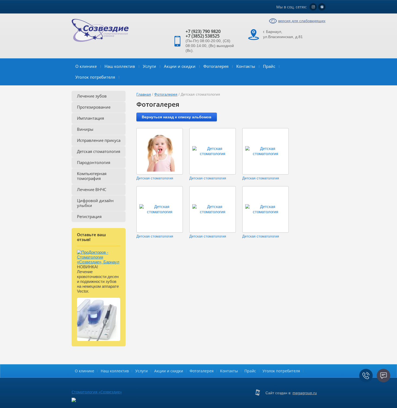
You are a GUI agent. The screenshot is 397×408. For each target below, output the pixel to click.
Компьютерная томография (91, 176)
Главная (143, 94)
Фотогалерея (215, 66)
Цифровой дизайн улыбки (95, 203)
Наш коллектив (120, 66)
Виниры (85, 129)
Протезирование (93, 107)
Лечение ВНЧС (91, 189)
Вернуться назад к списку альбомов (176, 117)
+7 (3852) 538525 (203, 36)
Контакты (245, 66)
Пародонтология (93, 162)
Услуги (149, 66)
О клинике (86, 66)
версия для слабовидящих (301, 21)
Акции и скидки (180, 66)
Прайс (269, 66)
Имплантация (90, 118)
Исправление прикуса (98, 140)
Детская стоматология (98, 151)
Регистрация (89, 216)
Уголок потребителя (95, 77)
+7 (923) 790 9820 (203, 31)
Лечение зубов (92, 96)
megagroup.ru (304, 393)
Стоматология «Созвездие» (97, 391)
